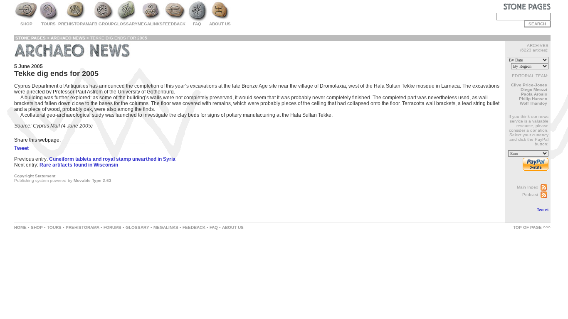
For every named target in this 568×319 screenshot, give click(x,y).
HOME (20, 227)
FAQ (214, 227)
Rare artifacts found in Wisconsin (79, 165)
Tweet (542, 209)
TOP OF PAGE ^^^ (532, 227)
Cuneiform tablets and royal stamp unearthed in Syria (112, 159)
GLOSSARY (137, 227)
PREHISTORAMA (82, 227)
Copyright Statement (34, 176)
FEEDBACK (194, 227)
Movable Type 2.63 (92, 180)
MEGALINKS (165, 227)
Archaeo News (68, 38)
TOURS (54, 227)
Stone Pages (30, 38)
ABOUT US (233, 227)
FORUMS (112, 227)
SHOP (37, 227)
